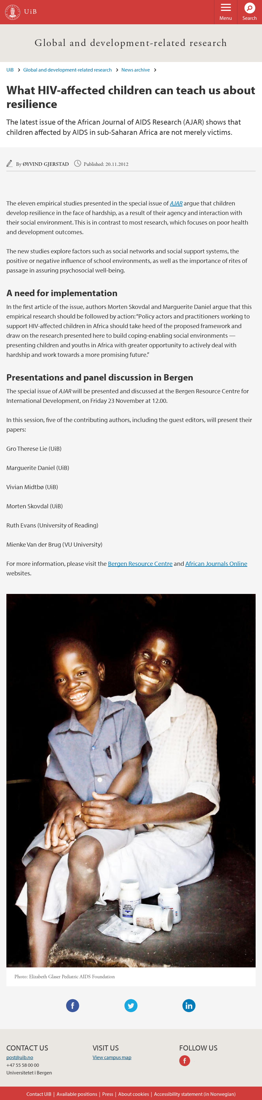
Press (107, 1094)
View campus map (112, 1057)
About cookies (133, 1094)
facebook (187, 1061)
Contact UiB (39, 1094)
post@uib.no (19, 1057)
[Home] (12, 12)
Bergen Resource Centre (140, 563)
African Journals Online (216, 563)
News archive (135, 69)
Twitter (131, 1005)
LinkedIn (189, 1005)
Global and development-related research (131, 43)
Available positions (77, 1094)
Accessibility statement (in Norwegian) (195, 1094)
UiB (10, 69)
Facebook (73, 1005)
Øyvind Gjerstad (46, 164)
